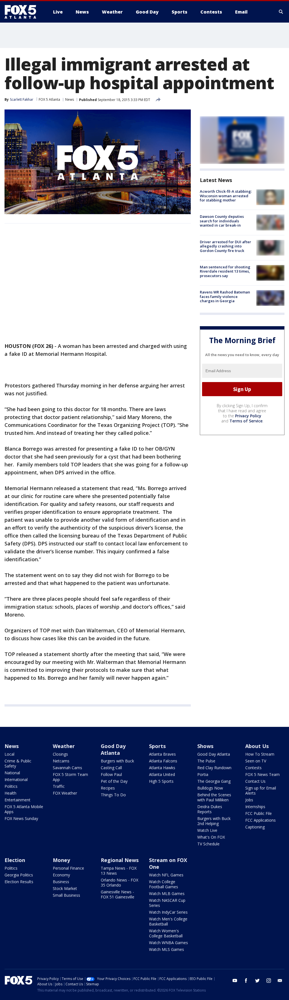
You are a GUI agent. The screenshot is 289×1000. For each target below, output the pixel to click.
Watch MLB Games (167, 893)
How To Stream (259, 754)
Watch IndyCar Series (168, 912)
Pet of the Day (114, 781)
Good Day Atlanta (113, 749)
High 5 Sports (161, 781)
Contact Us (255, 781)
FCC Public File (258, 813)
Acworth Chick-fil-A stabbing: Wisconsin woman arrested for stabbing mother (226, 196)
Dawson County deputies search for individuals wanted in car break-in (222, 221)
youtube (234, 980)
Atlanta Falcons (163, 761)
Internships (255, 806)
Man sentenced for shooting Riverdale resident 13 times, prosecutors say (225, 271)
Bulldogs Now (210, 788)
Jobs (249, 799)
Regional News (120, 860)
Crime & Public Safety (18, 763)
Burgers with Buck (117, 761)
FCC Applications (260, 820)
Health (10, 793)
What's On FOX (211, 837)
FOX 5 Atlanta (49, 99)
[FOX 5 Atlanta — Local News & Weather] (23, 12)
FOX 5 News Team (262, 774)
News (69, 99)
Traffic (59, 786)
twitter (257, 980)
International (16, 779)
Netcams (61, 761)
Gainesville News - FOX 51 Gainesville (117, 894)
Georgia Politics (19, 875)
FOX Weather (65, 793)
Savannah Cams (67, 767)
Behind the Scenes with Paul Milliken (214, 797)
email (279, 980)
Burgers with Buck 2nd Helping (214, 821)
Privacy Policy (248, 415)
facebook (246, 980)
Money (61, 860)
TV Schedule (208, 844)
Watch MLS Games (166, 949)
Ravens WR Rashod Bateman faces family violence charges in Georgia (225, 296)
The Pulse (206, 761)
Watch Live (207, 830)
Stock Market (65, 888)
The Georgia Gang (214, 781)
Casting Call (111, 767)
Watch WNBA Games (168, 942)
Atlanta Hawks (162, 767)
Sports (157, 746)
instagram (268, 980)
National (12, 772)
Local (9, 754)
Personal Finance (68, 868)
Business (61, 881)
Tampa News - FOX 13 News (119, 870)
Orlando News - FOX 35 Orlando (119, 882)
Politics (11, 786)
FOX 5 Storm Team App (70, 777)
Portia (202, 774)
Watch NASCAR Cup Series (167, 903)
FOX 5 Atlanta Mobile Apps (24, 809)
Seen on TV (255, 761)
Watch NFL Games (166, 875)
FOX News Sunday (21, 818)
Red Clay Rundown (214, 767)
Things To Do (113, 794)
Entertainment (17, 799)
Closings (60, 754)
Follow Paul (111, 774)
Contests (253, 767)
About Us (257, 746)
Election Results (19, 881)
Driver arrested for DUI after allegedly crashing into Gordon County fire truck (225, 246)
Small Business (66, 895)
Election (15, 860)
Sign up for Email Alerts (260, 790)
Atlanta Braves (162, 754)
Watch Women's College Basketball (166, 933)
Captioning (255, 827)
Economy (61, 875)
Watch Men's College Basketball (168, 921)
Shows (205, 746)
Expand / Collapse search (281, 12)
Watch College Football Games (163, 884)
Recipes (108, 788)
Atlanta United (162, 774)
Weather (64, 746)
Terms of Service (245, 421)
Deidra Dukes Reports (209, 809)
